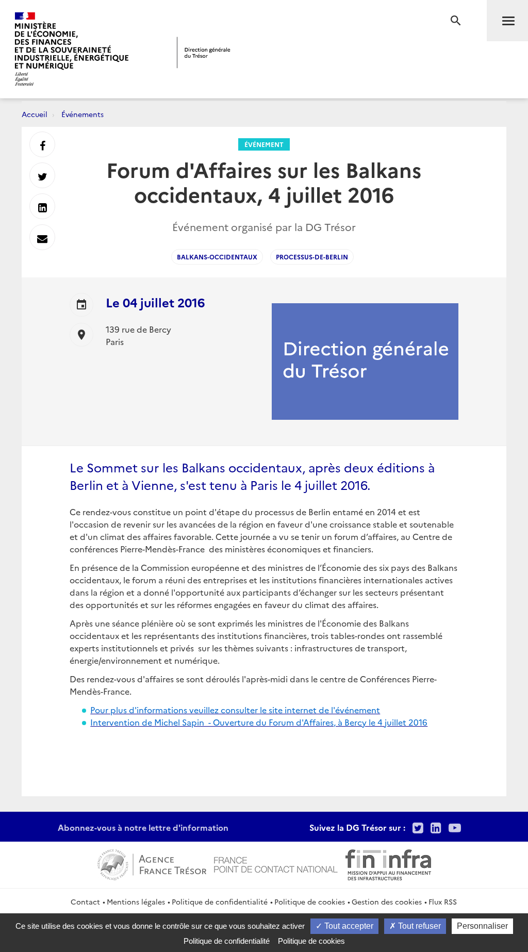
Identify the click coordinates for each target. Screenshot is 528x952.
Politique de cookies (309, 901)
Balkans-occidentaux (217, 256)
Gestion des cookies (387, 901)
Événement (264, 144)
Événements (82, 114)
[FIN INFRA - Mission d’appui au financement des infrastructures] (388, 863)
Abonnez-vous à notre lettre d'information (143, 827)
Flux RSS (442, 901)
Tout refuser (418, 926)
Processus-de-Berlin (312, 256)
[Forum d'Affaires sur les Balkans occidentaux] (71, 740)
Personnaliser (482, 926)
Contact (85, 901)
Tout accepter (347, 926)
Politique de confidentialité (220, 901)
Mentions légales (136, 901)
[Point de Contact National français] (275, 863)
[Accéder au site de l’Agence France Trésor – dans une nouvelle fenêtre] (151, 863)
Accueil (34, 114)
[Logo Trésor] (203, 52)
